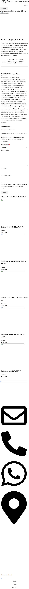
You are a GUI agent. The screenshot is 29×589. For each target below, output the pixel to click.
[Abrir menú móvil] (1, 5)
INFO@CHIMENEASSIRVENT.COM (18, 2)
